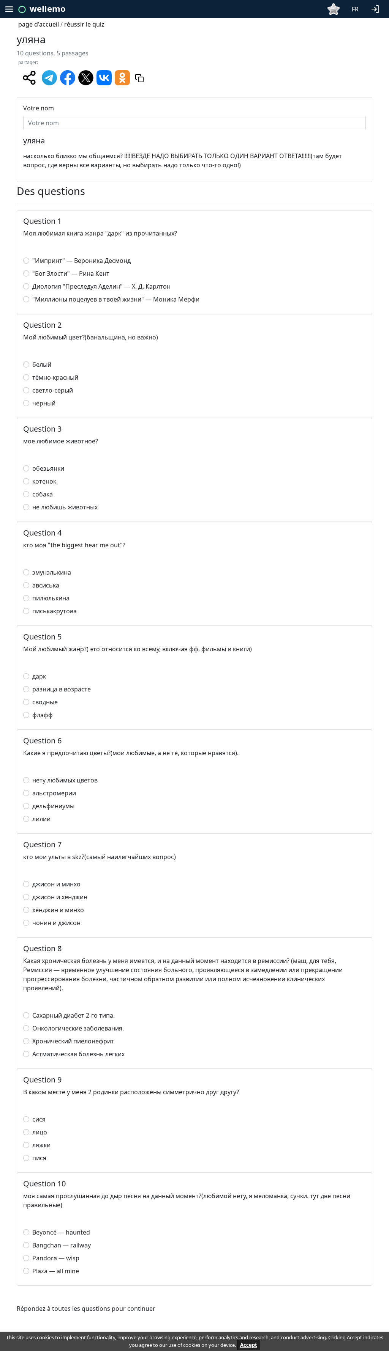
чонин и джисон (56, 923)
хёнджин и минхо (58, 910)
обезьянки (48, 468)
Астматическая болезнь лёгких (78, 1054)
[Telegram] (49, 77)
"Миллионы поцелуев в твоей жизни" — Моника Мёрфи (115, 299)
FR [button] (355, 9)
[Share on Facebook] (67, 77)
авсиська (45, 585)
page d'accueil (38, 24)
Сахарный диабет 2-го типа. (73, 1015)
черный (43, 403)
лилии (41, 819)
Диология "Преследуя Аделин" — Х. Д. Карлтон (101, 286)
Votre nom (38, 108)
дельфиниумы (53, 806)
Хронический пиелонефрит (73, 1041)
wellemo (48, 8)
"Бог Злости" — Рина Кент (70, 273)
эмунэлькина (51, 572)
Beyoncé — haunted (61, 1232)
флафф (42, 715)
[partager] (29, 78)
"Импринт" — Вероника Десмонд (81, 260)
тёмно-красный (55, 377)
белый (41, 364)
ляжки (41, 1145)
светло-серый (52, 390)
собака (42, 494)
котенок (44, 481)
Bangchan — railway (61, 1245)
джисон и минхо (56, 884)
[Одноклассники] (122, 77)
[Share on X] (85, 77)
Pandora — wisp (55, 1258)
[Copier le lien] (139, 77)
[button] (377, 8)
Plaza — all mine (55, 1271)
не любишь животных (65, 507)
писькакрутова (54, 611)
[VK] (104, 77)
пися (39, 1158)
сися (39, 1119)
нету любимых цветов (65, 780)
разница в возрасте (61, 689)
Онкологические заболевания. (78, 1028)
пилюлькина (51, 598)
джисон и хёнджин (59, 897)
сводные (45, 702)
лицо (39, 1132)
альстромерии (54, 793)
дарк (39, 676)
